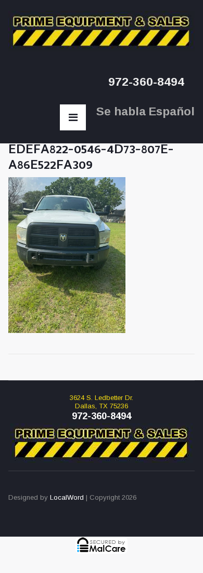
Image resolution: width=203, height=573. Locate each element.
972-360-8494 (146, 81)
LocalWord (67, 497)
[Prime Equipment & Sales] (101, 31)
